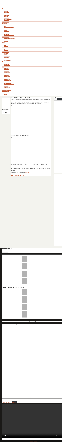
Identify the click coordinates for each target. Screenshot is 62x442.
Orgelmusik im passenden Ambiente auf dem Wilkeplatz (21, 173)
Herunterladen (14, 402)
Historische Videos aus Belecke (6, 402)
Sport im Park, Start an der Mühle (17, 175)
